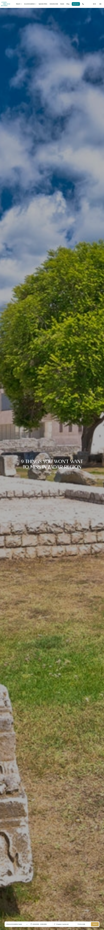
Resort (18, 4)
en (95, 4)
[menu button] (100, 4)
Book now (76, 4)
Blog (68, 4)
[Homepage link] (4, 4)
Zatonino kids (54, 4)
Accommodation (29, 4)
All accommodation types (14, 924)
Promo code (81, 924)
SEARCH (95, 924)
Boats (62, 4)
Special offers (43, 4)
